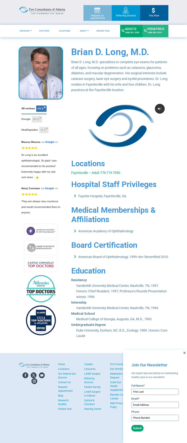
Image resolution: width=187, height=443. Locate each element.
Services (25, 31)
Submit (137, 428)
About (83, 31)
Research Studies (63, 402)
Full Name (138, 385)
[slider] (120, 152)
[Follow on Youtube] (42, 375)
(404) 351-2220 (132, 30)
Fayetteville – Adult (85, 173)
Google (30, 119)
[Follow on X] (34, 375)
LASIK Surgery (92, 373)
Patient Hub (102, 31)
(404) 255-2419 (156, 30)
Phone (135, 411)
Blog (60, 395)
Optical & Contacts (89, 402)
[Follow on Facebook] (25, 375)
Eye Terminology (119, 368)
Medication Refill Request (119, 375)
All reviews (32, 108)
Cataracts (90, 368)
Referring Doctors (126, 15)
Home (61, 364)
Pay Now (154, 15)
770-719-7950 (110, 173)
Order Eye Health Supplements (117, 386)
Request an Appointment (97, 17)
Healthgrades (33, 129)
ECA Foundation (119, 364)
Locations (64, 31)
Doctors (44, 31)
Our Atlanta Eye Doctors (67, 375)
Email (135, 398)
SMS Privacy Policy (117, 405)
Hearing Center (92, 408)
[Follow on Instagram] (34, 381)
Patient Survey (92, 387)
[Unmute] (157, 152)
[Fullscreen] (164, 152)
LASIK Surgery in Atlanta (92, 393)
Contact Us (64, 382)
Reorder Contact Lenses (119, 396)
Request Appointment (65, 389)
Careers (88, 364)
